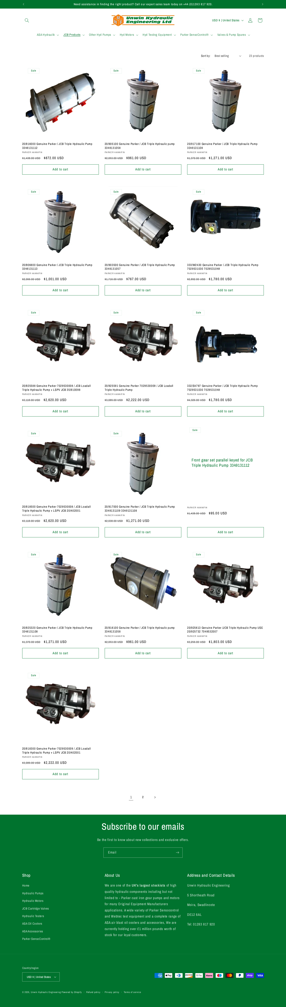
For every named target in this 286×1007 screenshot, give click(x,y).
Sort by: (205, 56)
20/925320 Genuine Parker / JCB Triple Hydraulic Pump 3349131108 (57, 629)
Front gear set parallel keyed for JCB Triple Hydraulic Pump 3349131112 (222, 462)
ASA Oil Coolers (32, 923)
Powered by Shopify (72, 992)
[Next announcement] (262, 4)
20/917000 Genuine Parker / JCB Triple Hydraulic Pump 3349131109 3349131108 (140, 508)
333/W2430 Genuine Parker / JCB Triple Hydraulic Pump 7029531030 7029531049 (222, 267)
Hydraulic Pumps (33, 893)
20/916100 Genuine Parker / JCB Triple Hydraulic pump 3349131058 (140, 629)
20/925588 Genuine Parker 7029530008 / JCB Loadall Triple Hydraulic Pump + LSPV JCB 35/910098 (56, 387)
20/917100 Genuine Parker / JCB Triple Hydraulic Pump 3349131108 (222, 146)
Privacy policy (112, 992)
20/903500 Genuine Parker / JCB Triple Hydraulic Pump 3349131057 (140, 267)
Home (26, 885)
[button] (27, 20)
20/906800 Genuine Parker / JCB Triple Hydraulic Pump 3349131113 (57, 267)
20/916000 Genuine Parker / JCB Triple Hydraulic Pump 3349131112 (57, 146)
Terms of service (132, 992)
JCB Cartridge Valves (35, 908)
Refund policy (93, 992)
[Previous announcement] (23, 4)
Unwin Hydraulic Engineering (46, 992)
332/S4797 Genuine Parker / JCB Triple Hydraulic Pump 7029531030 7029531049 (222, 387)
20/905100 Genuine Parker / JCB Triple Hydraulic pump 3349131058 (140, 146)
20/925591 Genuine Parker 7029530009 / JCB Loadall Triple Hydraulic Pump (139, 387)
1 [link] (131, 797)
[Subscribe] (177, 852)
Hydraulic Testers (33, 916)
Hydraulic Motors (33, 901)
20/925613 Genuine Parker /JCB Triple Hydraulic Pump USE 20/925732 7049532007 (225, 629)
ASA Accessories (32, 931)
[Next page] (155, 797)
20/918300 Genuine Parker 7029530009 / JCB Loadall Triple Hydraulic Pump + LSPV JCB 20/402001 (56, 750)
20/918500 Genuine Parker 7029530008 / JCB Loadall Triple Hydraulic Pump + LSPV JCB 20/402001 (56, 508)
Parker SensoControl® (36, 939)
